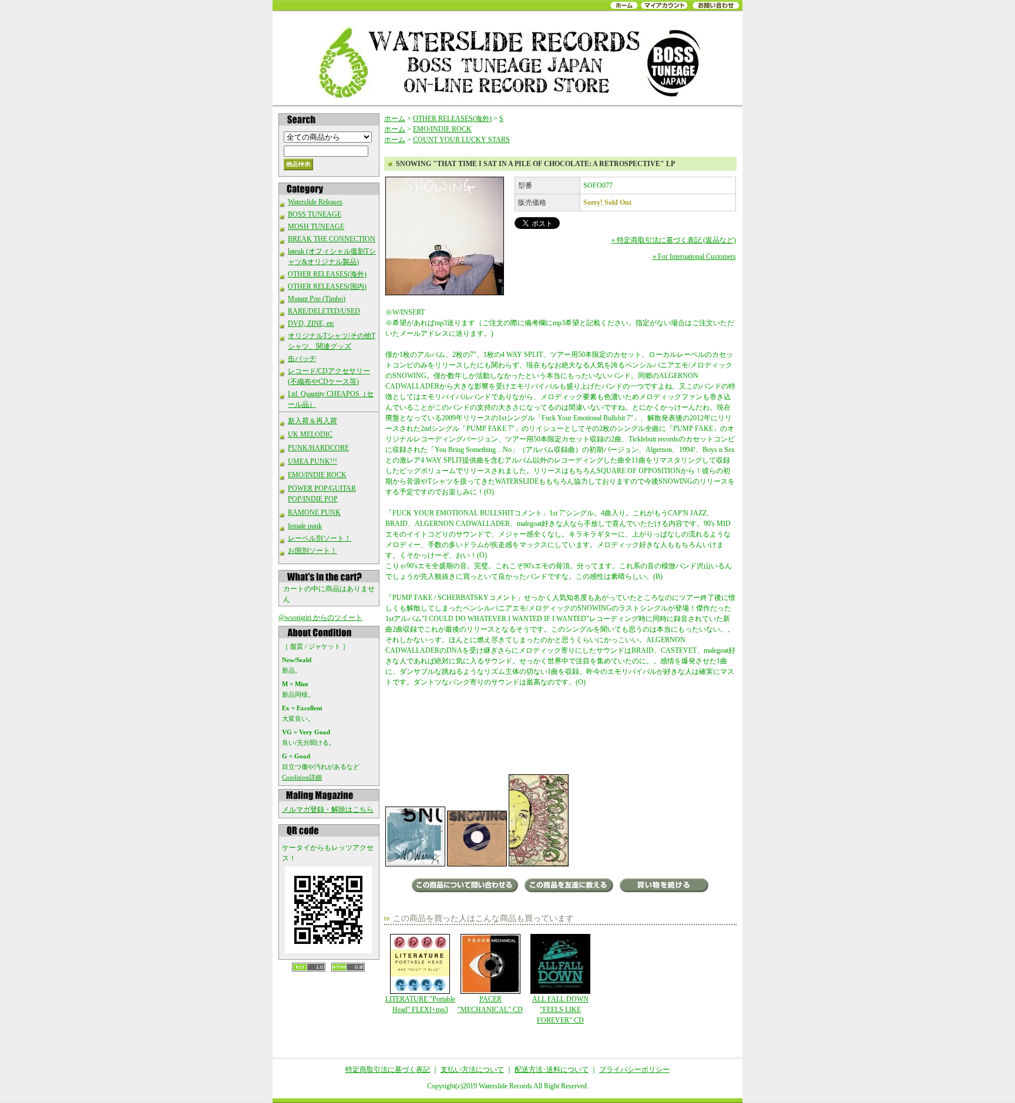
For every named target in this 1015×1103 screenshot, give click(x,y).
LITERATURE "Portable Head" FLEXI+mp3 (420, 1004)
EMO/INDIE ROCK (317, 475)
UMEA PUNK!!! (312, 461)
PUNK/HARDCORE (318, 448)
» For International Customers (694, 256)
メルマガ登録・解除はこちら (328, 809)
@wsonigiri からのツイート (320, 617)
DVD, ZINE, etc (311, 323)
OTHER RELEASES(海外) (327, 274)
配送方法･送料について (552, 1069)
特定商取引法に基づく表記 (387, 1069)
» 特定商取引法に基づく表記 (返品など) (673, 240)
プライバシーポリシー (634, 1069)
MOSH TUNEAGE (316, 226)
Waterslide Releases (315, 202)
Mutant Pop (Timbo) (316, 299)
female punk (305, 526)
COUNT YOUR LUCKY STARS (461, 140)
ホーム (394, 118)
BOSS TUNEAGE (314, 214)
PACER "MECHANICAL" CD (490, 1004)
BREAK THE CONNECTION (331, 239)
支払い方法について (472, 1069)
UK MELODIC (310, 434)
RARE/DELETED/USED (324, 311)
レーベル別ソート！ (319, 538)
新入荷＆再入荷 (312, 421)
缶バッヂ (302, 359)
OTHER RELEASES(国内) (327, 286)
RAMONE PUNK (314, 512)
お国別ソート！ (312, 551)
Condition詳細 (302, 777)
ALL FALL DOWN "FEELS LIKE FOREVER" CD (560, 1009)
